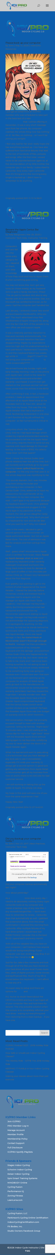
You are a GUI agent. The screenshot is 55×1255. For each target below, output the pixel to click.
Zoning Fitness (15, 1195)
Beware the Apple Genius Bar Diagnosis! (22, 230)
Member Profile (15, 1134)
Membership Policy (17, 1139)
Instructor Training (37, 238)
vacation (39, 359)
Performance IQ (15, 1191)
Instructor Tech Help (16, 238)
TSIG (27, 1251)
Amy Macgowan (17, 234)
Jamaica (22, 356)
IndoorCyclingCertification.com (23, 1222)
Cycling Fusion (14, 1187)
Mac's (20, 991)
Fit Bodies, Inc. (14, 1226)
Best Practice (17, 898)
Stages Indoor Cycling (18, 1165)
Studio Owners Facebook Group (23, 1231)
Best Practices (37, 843)
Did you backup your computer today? (23, 839)
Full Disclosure (15, 1147)
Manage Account (16, 1130)
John (11, 45)
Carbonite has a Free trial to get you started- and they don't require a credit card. (25, 189)
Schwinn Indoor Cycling (19, 1169)
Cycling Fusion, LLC (17, 1213)
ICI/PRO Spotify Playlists (20, 1152)
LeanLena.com (14, 1200)
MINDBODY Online (17, 1182)
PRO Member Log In (18, 1126)
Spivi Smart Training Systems (22, 1178)
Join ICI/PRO (14, 1121)
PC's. (30, 991)
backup (33, 877)
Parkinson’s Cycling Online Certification (27, 1217)
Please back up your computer (23, 42)
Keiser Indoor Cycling (18, 1174)
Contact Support (15, 1143)
